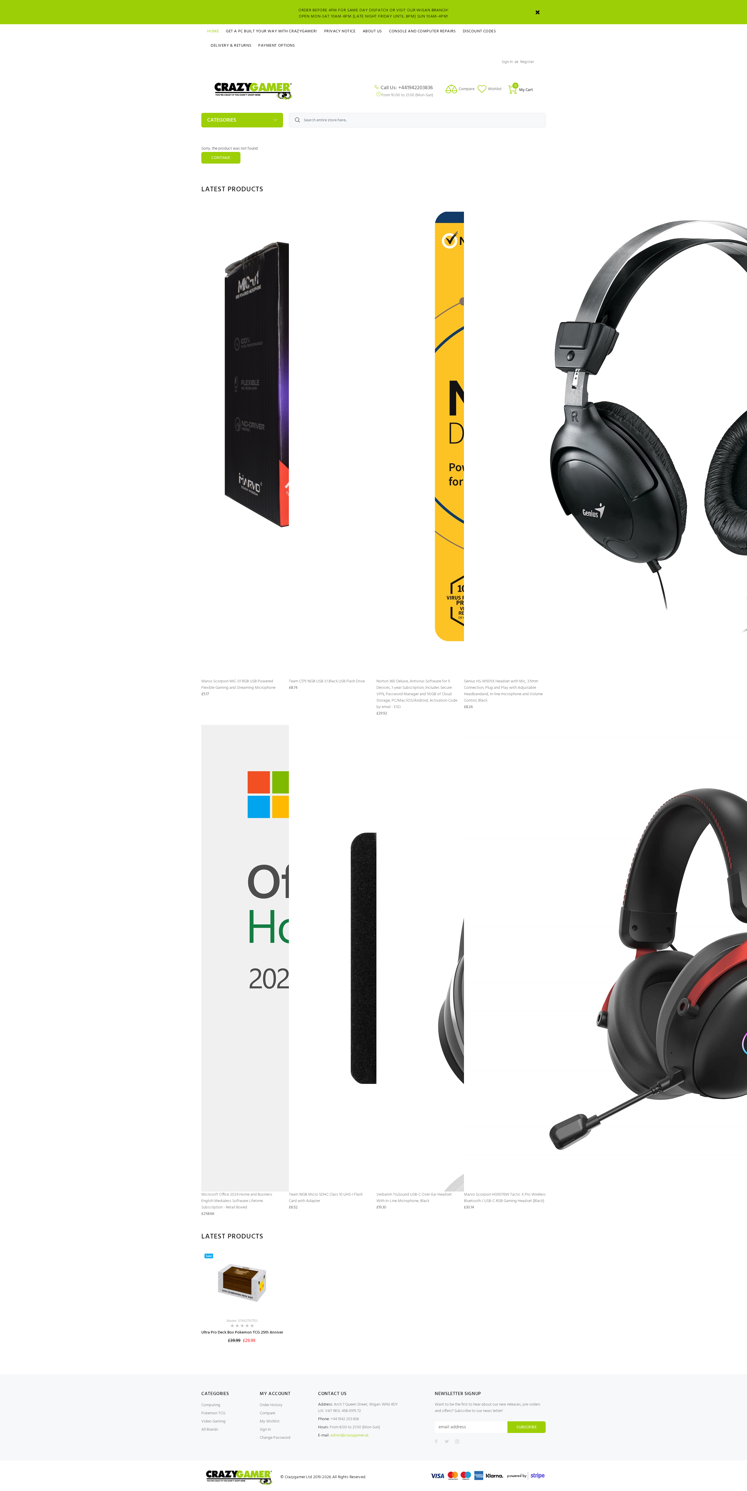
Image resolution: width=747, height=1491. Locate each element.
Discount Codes (479, 31)
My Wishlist (270, 1421)
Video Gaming (213, 1421)
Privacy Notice (340, 31)
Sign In (507, 62)
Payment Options (276, 45)
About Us (372, 31)
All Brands (209, 1429)
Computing (210, 1405)
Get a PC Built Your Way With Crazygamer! (271, 31)
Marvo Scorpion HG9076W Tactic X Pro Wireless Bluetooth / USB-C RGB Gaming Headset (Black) (505, 1197)
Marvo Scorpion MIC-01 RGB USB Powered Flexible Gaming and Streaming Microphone (238, 684)
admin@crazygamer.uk (349, 1435)
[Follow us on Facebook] (436, 1441)
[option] (242, 1304)
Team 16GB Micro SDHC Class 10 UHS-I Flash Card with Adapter (326, 1197)
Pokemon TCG (213, 1413)
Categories (221, 120)
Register (527, 62)
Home (213, 31)
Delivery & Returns (231, 45)
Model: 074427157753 (242, 1321)
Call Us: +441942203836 (407, 88)
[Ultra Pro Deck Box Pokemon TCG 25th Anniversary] (242, 1283)
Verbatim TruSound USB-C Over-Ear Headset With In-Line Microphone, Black (414, 1197)
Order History (271, 1405)
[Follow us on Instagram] (457, 1441)
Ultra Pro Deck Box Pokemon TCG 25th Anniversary (246, 1332)
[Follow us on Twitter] (447, 1441)
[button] (273, 1291)
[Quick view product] (273, 1260)
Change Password (275, 1437)
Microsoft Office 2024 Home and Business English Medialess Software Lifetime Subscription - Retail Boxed (236, 1201)
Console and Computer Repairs (422, 31)
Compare (267, 1413)
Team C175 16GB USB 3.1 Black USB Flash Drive (327, 681)
